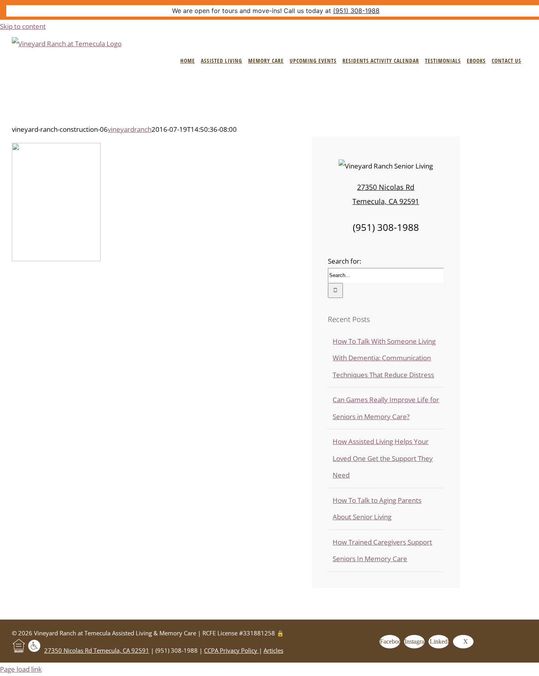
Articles (273, 650)
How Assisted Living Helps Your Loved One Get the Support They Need (383, 458)
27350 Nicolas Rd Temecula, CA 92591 (96, 650)
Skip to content (23, 26)
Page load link (21, 669)
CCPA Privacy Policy (231, 650)
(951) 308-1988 (356, 11)
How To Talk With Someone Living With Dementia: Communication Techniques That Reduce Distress (384, 358)
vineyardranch (130, 129)
